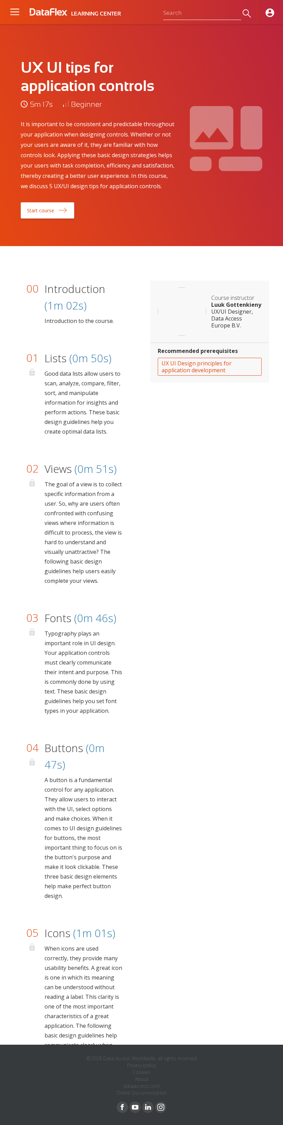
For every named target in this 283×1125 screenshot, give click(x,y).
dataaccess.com (141, 1086)
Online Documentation (141, 1092)
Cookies (141, 1072)
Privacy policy (141, 1065)
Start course (40, 210)
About (141, 1079)
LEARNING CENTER (96, 14)
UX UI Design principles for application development (197, 366)
